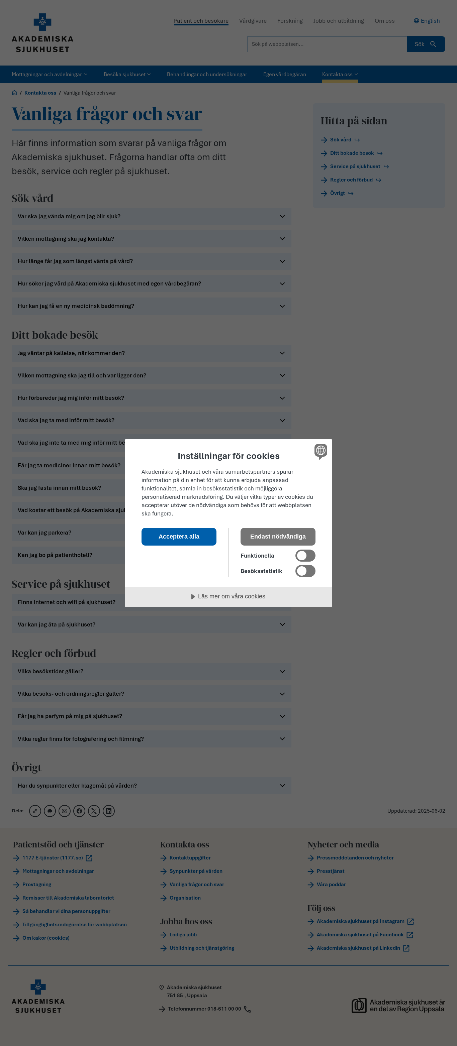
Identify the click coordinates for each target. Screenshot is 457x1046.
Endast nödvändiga (278, 536)
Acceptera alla (179, 536)
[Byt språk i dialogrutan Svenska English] (319, 451)
